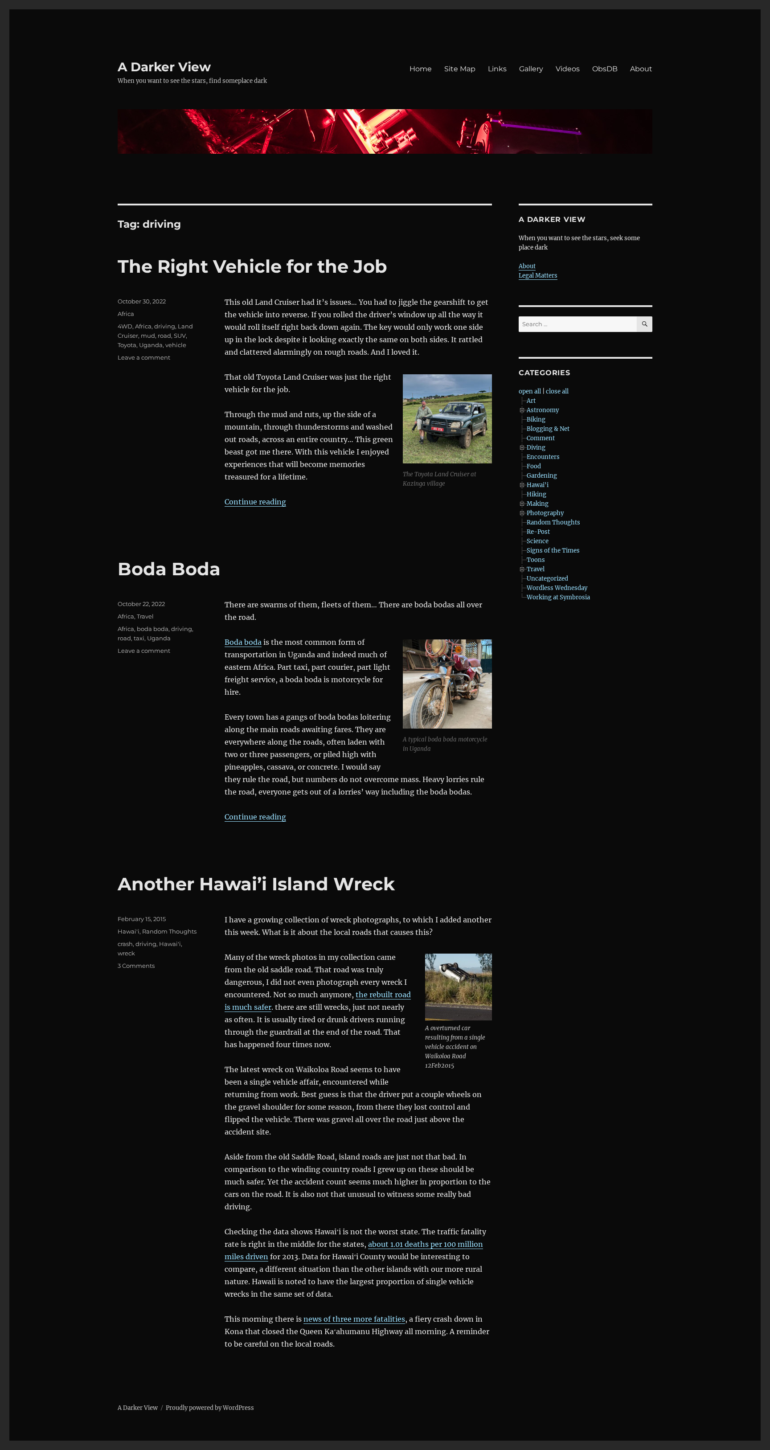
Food (534, 466)
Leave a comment (144, 357)
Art (531, 401)
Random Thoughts (169, 931)
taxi (139, 638)
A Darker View (164, 66)
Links (497, 69)
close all (557, 391)
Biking (536, 419)
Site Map (459, 69)
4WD (125, 326)
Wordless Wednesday (557, 588)
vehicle (175, 344)
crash (125, 943)
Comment (541, 438)
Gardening (542, 475)
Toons (536, 560)
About (641, 69)
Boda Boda (169, 569)
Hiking (536, 494)
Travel (145, 616)
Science (538, 541)
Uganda (151, 344)
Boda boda (243, 642)
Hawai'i (128, 931)
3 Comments (136, 965)
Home (421, 69)
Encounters (543, 457)
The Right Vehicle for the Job (252, 266)
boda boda (152, 628)
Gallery (531, 69)
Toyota (127, 344)
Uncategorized (547, 578)
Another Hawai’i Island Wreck (256, 884)
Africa (126, 313)
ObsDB (605, 69)
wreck (126, 953)
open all (530, 391)
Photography (545, 513)
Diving (536, 447)
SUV (180, 335)
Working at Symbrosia (558, 597)
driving (164, 326)
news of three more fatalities (354, 1319)
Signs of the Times (553, 550)
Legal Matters (538, 275)
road (164, 335)
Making (538, 504)
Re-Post (538, 532)
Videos (568, 69)
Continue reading (255, 501)
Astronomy (543, 410)
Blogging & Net (548, 429)
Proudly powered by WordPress (210, 1408)
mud (148, 335)
